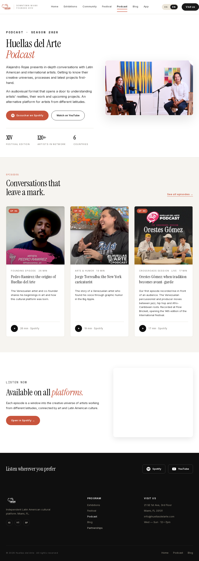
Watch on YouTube (68, 115)
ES (166, 7)
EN (174, 7)
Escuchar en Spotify (30, 115)
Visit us (190, 6)
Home (54, 6)
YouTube (183, 468)
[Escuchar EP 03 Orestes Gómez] (142, 328)
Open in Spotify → (23, 420)
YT (17, 522)
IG (9, 522)
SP (26, 522)
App (146, 6)
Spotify (156, 468)
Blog (135, 6)
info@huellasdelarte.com (159, 516)
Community (90, 6)
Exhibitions (70, 6)
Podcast (122, 6)
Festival (107, 6)
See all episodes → (180, 194)
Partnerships (95, 527)
